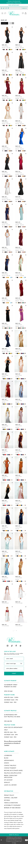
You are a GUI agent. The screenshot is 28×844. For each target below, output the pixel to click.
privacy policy (9, 795)
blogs (6, 758)
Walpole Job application (12, 773)
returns (7, 800)
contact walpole (10, 765)
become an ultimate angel (13, 770)
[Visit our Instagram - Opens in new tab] (1, 8)
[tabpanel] (4, 49)
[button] (24, 8)
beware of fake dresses (12, 808)
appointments (9, 760)
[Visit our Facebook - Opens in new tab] (6, 8)
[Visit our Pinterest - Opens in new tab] (8, 8)
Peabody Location (10, 2)
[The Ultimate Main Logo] (14, 13)
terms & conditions (11, 803)
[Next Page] (16, 631)
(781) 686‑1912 (8, 721)
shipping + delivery (10, 797)
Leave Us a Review (10, 785)
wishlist (7, 782)
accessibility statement (12, 805)
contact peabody (10, 768)
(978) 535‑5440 (8, 691)
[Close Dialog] (1, 840)
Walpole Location (18, 2)
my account (8, 780)
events (6, 763)
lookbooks (8, 755)
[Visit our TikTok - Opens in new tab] (4, 8)
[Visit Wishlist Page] (23, 13)
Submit (14, 673)
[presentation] (7, 34)
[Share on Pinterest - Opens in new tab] (12, 27)
